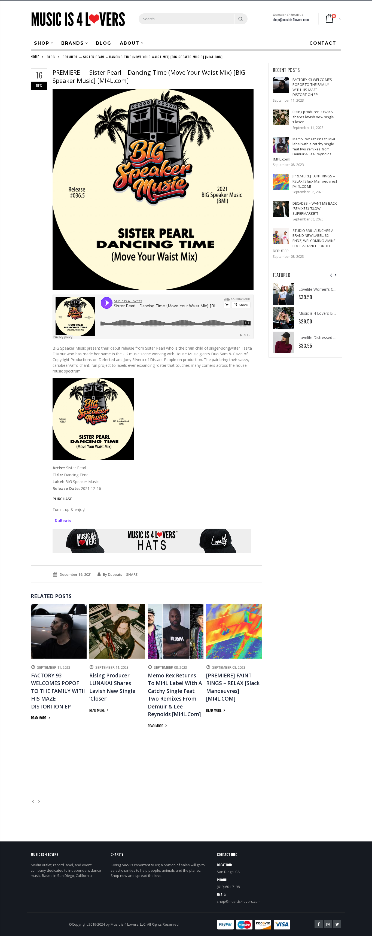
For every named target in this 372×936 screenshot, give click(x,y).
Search (240, 19)
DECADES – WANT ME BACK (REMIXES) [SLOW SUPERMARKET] (314, 208)
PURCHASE (62, 498)
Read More (39, 717)
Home (35, 56)
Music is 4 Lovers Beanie (320, 313)
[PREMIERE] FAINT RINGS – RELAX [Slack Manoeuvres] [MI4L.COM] (314, 181)
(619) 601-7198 (228, 886)
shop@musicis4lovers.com (291, 19)
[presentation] (331, 275)
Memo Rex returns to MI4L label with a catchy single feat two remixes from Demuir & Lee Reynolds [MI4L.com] (304, 149)
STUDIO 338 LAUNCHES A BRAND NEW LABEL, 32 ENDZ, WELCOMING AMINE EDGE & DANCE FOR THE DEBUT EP (304, 240)
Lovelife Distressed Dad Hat (323, 337)
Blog (51, 56)
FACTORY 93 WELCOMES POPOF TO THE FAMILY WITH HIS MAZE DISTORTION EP (312, 87)
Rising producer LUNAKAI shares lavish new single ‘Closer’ (313, 116)
